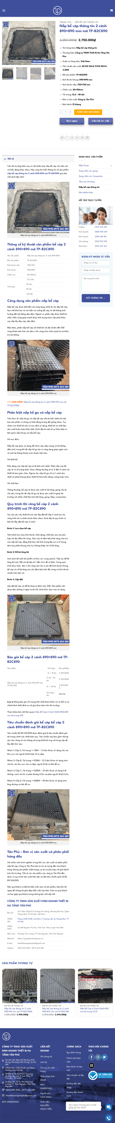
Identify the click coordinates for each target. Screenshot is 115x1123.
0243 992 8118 (101, 241)
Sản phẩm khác (86, 193)
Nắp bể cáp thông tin (86, 22)
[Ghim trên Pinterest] (82, 138)
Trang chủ (65, 22)
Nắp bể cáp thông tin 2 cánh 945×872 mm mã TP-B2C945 (55, 1010)
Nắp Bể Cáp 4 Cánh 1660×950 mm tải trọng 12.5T (94, 1010)
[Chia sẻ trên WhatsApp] (62, 138)
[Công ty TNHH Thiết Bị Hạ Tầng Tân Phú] (57, 10)
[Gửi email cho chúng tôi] (92, 1065)
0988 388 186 (101, 237)
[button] (3, 10)
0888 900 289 (101, 232)
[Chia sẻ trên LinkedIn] (87, 138)
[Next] (50, 43)
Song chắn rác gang (88, 171)
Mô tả (11, 159)
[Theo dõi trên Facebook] (92, 1057)
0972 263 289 (101, 227)
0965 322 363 (101, 246)
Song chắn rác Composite (91, 176)
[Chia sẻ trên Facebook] (67, 138)
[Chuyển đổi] (5, 159)
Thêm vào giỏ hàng (88, 112)
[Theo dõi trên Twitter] (104, 1057)
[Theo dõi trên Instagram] (98, 1057)
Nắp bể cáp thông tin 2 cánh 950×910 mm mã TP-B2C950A (18, 1010)
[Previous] (6, 43)
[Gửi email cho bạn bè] (77, 138)
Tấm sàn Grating (87, 182)
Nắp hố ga (84, 166)
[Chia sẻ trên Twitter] (72, 138)
